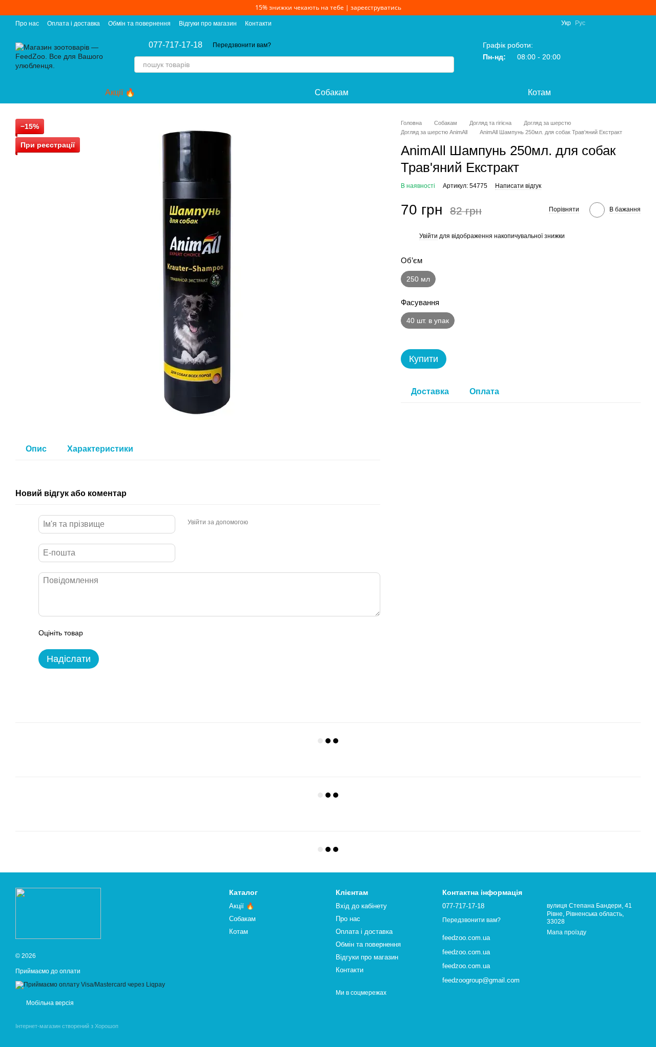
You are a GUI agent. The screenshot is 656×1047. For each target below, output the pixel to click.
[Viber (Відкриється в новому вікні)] (624, 23)
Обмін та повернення (139, 23)
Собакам (331, 92)
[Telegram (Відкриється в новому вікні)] (612, 23)
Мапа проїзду (566, 932)
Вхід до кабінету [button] (361, 906)
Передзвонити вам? (242, 45)
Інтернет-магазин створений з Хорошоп (66, 1026)
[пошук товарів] (446, 64)
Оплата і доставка (73, 23)
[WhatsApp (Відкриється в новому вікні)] (636, 23)
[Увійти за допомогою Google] (276, 523)
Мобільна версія (49, 1003)
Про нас (27, 23)
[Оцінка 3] (133, 633)
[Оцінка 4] (149, 633)
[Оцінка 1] (100, 633)
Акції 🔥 (120, 92)
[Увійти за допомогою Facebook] (259, 523)
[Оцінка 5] (165, 633)
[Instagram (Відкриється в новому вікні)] (600, 23)
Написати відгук (518, 185)
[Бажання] (606, 56)
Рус (580, 23)
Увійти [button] (428, 236)
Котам (539, 92)
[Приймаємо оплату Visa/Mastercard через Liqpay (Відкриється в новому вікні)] (90, 984)
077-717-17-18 (175, 45)
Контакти (258, 23)
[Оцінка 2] (116, 633)
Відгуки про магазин (208, 23)
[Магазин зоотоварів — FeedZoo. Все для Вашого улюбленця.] (58, 912)
